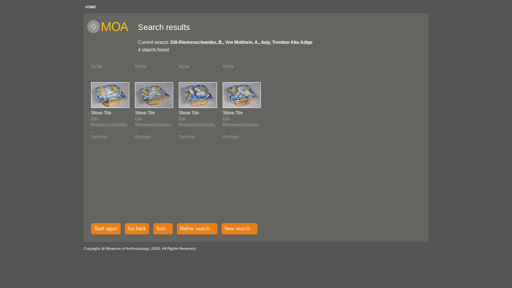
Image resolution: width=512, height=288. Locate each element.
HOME (90, 7)
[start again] (110, 32)
